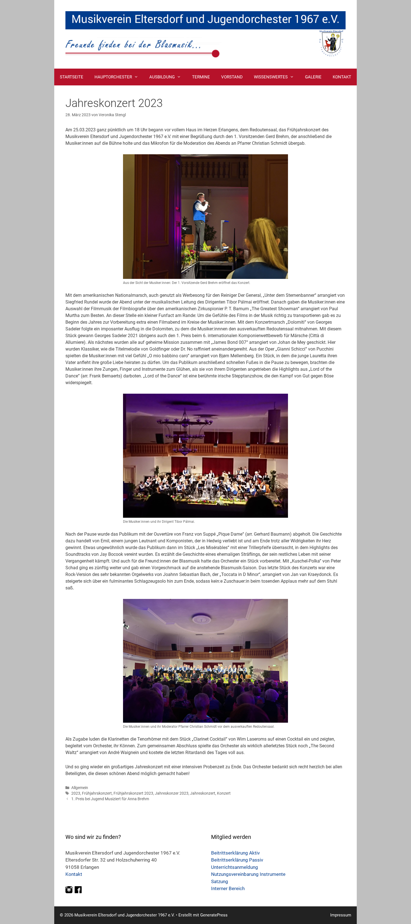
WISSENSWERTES (271, 77)
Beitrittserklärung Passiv (237, 860)
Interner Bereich (228, 888)
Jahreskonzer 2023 (171, 793)
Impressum (340, 915)
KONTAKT (342, 77)
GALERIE (313, 77)
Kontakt (73, 874)
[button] (138, 77)
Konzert (224, 793)
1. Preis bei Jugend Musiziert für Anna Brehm (110, 799)
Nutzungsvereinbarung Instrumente (248, 874)
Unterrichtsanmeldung (234, 867)
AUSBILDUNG (162, 77)
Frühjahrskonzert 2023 (133, 793)
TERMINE (201, 77)
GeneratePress (214, 915)
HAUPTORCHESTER (113, 77)
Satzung (219, 881)
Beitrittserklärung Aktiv (235, 853)
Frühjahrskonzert (97, 793)
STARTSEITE (71, 77)
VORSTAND (232, 77)
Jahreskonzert (202, 793)
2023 (75, 793)
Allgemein (79, 787)
